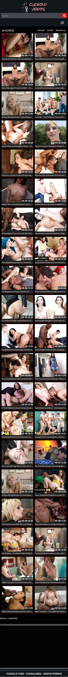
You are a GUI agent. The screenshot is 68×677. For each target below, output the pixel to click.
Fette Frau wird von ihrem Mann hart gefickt (20, 582)
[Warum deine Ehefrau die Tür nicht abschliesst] (17, 598)
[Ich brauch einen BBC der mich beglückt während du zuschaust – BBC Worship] (17, 510)
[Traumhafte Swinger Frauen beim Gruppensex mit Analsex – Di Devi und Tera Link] (50, 307)
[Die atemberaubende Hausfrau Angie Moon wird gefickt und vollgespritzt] (50, 220)
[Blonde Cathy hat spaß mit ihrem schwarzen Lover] (50, 161)
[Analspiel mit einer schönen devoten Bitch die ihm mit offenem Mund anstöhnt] (17, 45)
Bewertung (60, 30)
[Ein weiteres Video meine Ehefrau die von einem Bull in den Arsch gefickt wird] (17, 307)
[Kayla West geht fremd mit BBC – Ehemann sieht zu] (17, 74)
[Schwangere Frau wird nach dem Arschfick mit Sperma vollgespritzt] (17, 220)
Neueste (41, 30)
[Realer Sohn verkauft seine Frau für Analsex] (17, 190)
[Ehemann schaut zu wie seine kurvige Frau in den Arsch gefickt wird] (17, 161)
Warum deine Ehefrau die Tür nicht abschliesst (21, 611)
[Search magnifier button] (64, 15)
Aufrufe (50, 30)
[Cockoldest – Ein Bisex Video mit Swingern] (17, 539)
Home (3, 618)
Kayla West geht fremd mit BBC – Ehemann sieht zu (22, 88)
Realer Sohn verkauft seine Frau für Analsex (19, 204)
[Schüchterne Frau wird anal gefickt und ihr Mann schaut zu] (50, 190)
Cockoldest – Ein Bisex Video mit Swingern (19, 553)
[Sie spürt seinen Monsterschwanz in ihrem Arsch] (50, 132)
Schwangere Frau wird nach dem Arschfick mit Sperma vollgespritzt (29, 233)
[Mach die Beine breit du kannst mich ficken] (50, 569)
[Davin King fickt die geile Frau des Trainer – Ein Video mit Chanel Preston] (50, 481)
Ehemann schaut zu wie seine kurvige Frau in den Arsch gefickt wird (29, 175)
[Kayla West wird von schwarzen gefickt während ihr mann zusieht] (50, 45)
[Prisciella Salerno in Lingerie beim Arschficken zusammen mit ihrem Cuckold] (50, 510)
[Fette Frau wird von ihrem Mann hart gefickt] (17, 569)
